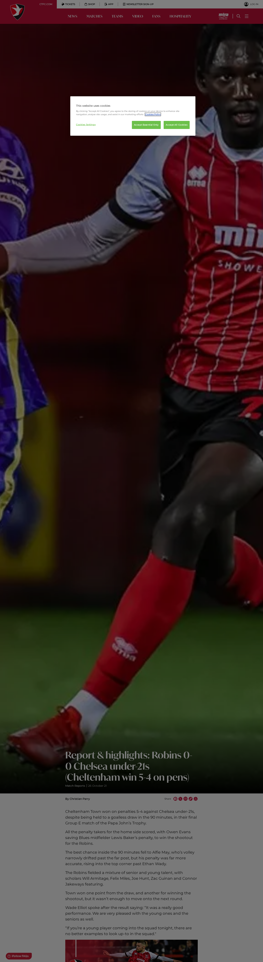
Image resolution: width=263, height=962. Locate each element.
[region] (132, 116)
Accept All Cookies (176, 124)
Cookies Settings (85, 124)
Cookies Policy (153, 114)
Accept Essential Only (146, 124)
